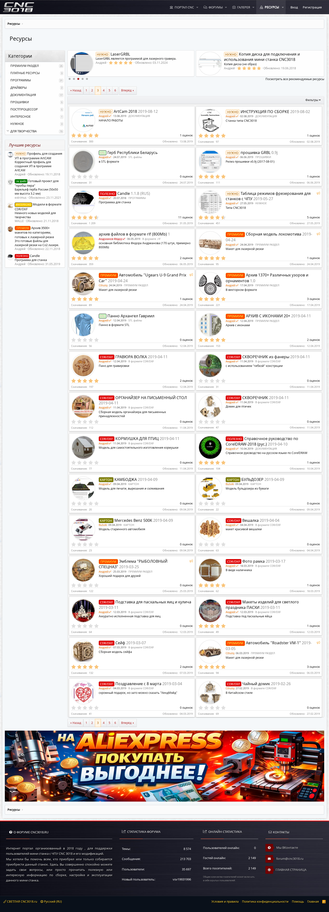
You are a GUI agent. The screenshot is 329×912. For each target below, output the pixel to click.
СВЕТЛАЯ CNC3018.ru (21, 901)
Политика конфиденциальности (265, 901)
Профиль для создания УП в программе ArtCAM (38, 155)
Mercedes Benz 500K (133, 520)
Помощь (298, 901)
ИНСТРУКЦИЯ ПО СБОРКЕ (265, 111)
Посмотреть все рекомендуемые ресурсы (294, 79)
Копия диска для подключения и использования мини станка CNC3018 (262, 56)
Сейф (120, 642)
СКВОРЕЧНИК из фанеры (265, 356)
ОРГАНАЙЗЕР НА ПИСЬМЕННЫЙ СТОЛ (151, 397)
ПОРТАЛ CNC (184, 7)
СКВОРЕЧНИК (255, 397)
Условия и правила (225, 901)
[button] (197, 7)
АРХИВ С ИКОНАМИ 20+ (268, 316)
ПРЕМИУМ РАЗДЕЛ (24, 66)
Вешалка (250, 520)
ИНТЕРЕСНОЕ (20, 116)
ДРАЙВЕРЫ (18, 87)
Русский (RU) (52, 901)
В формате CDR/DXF (141, 361)
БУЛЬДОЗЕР (252, 479)
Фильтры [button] (311, 100)
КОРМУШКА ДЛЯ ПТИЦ (137, 438)
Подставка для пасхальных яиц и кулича (153, 602)
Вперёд (126, 90)
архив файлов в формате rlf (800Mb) (133, 234)
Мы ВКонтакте (287, 847)
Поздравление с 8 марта (138, 683)
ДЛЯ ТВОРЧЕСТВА (23, 131)
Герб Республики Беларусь (132, 152)
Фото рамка (253, 561)
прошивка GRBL (255, 152)
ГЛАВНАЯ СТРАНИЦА (291, 869)
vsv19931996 (182, 879)
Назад (76, 90)
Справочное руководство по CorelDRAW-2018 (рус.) (262, 441)
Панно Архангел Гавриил (130, 316)
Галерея (243, 7)
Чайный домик (256, 683)
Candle (28, 256)
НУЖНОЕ (17, 123)
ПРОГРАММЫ (20, 80)
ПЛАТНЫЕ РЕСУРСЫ (25, 73)
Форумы (216, 7)
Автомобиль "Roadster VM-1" (273, 642)
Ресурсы (272, 7)
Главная (313, 901)
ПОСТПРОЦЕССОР (24, 109)
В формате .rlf (151, 239)
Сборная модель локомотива (273, 234)
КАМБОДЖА (125, 479)
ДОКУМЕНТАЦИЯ (23, 95)
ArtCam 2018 (125, 111)
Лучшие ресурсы (24, 145)
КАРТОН (133, 484)
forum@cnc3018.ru (289, 858)
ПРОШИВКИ (19, 102)
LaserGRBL (113, 54)
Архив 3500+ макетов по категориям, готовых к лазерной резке (34, 232)
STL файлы (135, 157)
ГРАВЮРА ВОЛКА (131, 356)
